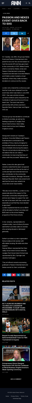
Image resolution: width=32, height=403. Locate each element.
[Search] (29, 3)
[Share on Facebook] (6, 33)
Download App (17, 398)
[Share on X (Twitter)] (14, 33)
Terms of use (24, 396)
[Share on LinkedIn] (22, 33)
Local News (6, 13)
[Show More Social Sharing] (28, 33)
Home (7, 396)
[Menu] (3, 3)
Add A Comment (16, 379)
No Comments (7, 29)
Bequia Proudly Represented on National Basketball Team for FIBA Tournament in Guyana (14, 338)
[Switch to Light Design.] (26, 3)
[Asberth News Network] (16, 3)
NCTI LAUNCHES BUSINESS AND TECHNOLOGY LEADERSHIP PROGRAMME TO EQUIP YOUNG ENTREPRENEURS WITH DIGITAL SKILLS (14, 308)
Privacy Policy (15, 396)
